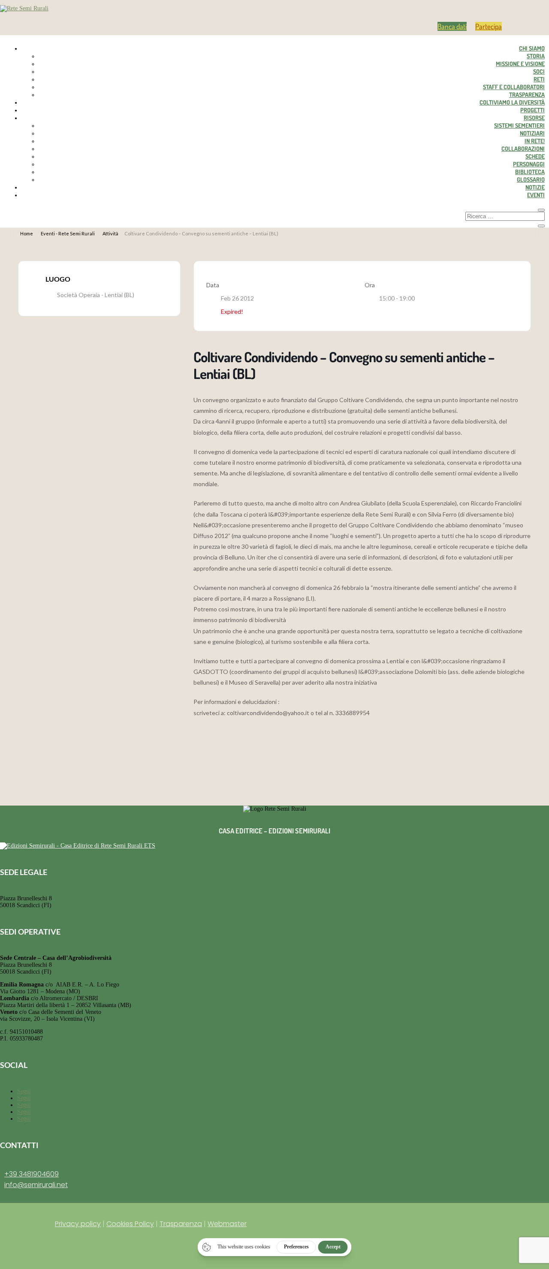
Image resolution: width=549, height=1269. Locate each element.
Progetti (532, 110)
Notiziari (532, 133)
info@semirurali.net (36, 1185)
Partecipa (488, 26)
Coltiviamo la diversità (512, 102)
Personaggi (529, 164)
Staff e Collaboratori (514, 86)
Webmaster (227, 1224)
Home (26, 233)
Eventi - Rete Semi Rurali (68, 233)
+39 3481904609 (31, 1174)
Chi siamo (532, 48)
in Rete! (535, 140)
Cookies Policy (130, 1224)
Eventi (536, 194)
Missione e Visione (520, 63)
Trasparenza (527, 94)
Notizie (535, 187)
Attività (110, 233)
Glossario (531, 179)
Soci (539, 71)
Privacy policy (78, 1224)
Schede (535, 156)
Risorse (534, 117)
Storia (536, 56)
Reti (539, 79)
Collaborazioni (523, 148)
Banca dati (452, 26)
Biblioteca (530, 171)
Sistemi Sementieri (519, 125)
